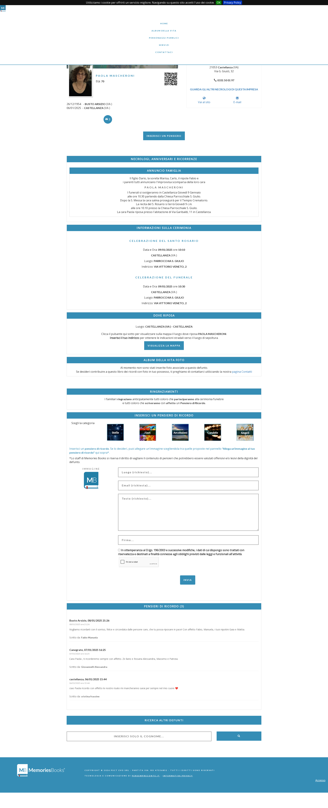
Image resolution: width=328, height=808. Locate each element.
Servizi (164, 42)
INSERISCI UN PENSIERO (164, 135)
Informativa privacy (178, 776)
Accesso (320, 780)
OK (219, 2)
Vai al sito (204, 102)
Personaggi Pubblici (164, 35)
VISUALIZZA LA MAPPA (164, 345)
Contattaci (164, 49)
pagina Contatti (242, 372)
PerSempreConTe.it (146, 776)
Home (164, 20)
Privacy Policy (232, 2)
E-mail (237, 102)
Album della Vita (164, 28)
